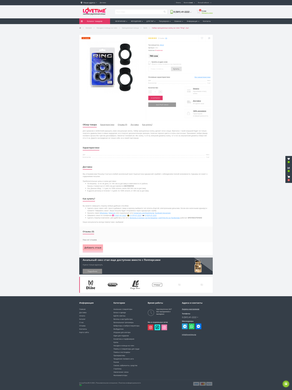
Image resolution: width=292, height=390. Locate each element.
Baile (145, 28)
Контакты (207, 21)
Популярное (164, 21)
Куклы (115, 342)
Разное (116, 362)
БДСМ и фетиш (119, 316)
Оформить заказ (207, 13)
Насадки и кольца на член (107, 28)
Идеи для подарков (121, 336)
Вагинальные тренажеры (123, 322)
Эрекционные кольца (130, 28)
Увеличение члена (120, 372)
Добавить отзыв (92, 247)
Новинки (177, 21)
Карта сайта (84, 332)
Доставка (197, 101)
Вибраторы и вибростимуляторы (126, 326)
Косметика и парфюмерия (123, 339)
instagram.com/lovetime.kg (144, 213)
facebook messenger (163, 213)
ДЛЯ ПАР (150, 21)
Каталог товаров (94, 21)
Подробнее (92, 271)
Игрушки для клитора (121, 332)
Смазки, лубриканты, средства (125, 365)
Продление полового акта (123, 359)
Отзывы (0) (122, 124)
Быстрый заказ (155, 105)
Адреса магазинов (190, 309)
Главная (82, 309)
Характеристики (107, 124)
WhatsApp (104, 213)
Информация (192, 21)
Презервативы (119, 355)
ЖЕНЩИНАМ (136, 21)
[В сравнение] (209, 38)
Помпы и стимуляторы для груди (126, 349)
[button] (88, 2)
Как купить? (147, 124)
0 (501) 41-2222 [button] (189, 317)
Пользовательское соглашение (106, 383)
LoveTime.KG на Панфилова (169, 218)
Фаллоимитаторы (120, 375)
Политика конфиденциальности (130, 383)
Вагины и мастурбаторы (123, 319)
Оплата (196, 89)
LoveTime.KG (85, 383)
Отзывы (82, 326)
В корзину (155, 98)
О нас (81, 322)
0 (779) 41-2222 (135, 215)
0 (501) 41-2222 (177, 18)
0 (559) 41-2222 (150, 215)
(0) (166, 38)
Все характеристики (202, 77)
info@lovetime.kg (189, 335)
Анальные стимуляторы (122, 309)
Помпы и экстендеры (121, 352)
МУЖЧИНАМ (120, 21)
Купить (176, 69)
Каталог (89, 28)
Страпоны (117, 369)
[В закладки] (202, 38)
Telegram (112, 213)
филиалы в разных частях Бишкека (143, 218)
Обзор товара (90, 124)
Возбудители (118, 329)
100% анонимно (199, 111)
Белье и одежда (119, 312)
